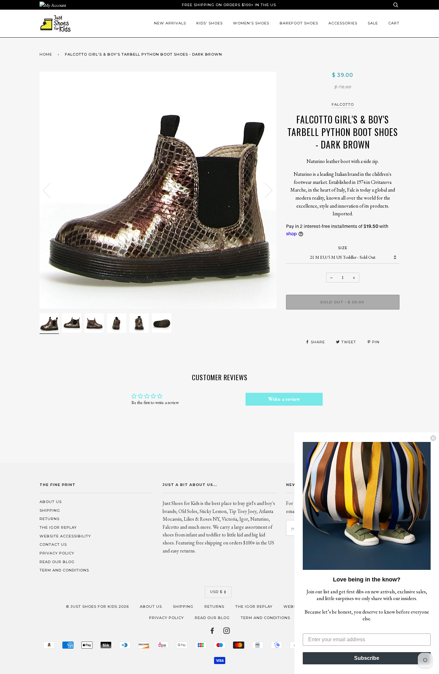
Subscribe (366, 658)
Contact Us (53, 544)
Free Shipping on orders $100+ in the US (229, 5)
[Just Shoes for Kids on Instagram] (226, 632)
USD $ (216, 591)
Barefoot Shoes (299, 23)
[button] (367, 506)
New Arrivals (170, 23)
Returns (49, 519)
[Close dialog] (433, 438)
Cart (393, 23)
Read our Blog (57, 562)
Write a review (284, 399)
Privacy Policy (57, 553)
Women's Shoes (251, 23)
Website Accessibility (65, 536)
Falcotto (343, 104)
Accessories (342, 23)
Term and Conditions (64, 570)
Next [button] (264, 190)
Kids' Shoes (209, 23)
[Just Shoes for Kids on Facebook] (212, 632)
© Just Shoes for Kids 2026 (97, 606)
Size (342, 248)
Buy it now (343, 321)
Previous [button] (50, 190)
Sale (373, 23)
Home (46, 54)
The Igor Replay (58, 527)
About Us (51, 501)
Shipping (50, 510)
